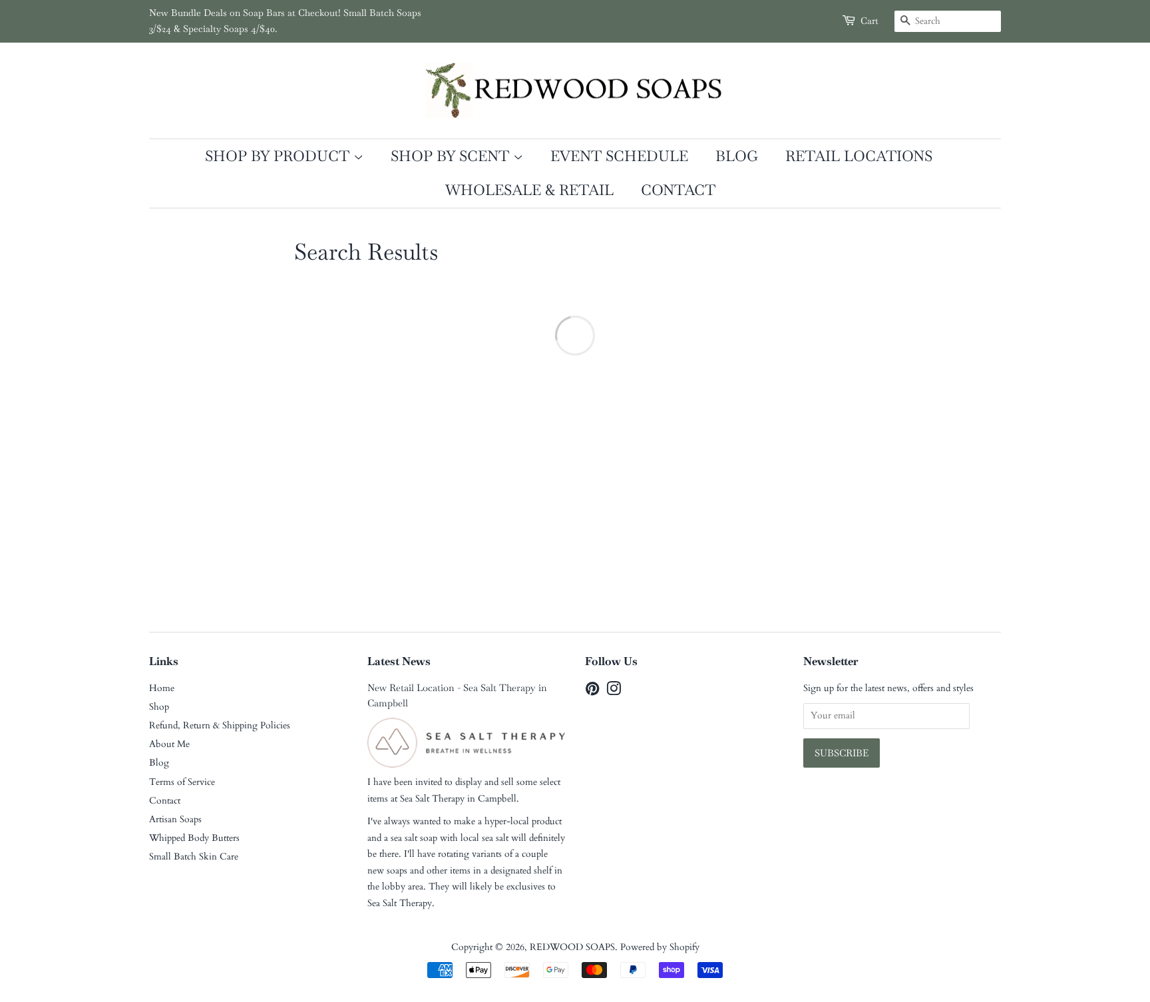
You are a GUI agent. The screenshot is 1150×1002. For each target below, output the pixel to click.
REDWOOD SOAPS (572, 947)
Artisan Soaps (175, 819)
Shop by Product (279, 155)
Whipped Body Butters (194, 838)
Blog (736, 155)
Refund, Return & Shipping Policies (219, 725)
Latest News (399, 661)
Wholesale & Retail (529, 189)
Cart (869, 21)
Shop (159, 706)
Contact (678, 189)
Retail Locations (858, 155)
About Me (169, 744)
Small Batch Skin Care (193, 856)
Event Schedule (619, 155)
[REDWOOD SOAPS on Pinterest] (592, 691)
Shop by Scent (452, 155)
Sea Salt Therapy (432, 798)
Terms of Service (182, 782)
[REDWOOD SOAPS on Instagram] (613, 691)
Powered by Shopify (659, 947)
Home (161, 688)
